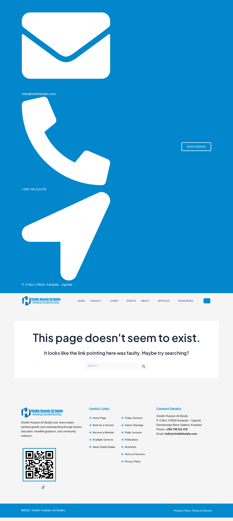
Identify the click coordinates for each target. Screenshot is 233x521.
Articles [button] (164, 300)
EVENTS (131, 300)
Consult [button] (95, 300)
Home (81, 300)
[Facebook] (33, 487)
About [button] (145, 300)
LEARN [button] (114, 300)
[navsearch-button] (206, 300)
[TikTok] (43, 487)
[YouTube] (24, 487)
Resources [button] (185, 300)
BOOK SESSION (196, 146)
